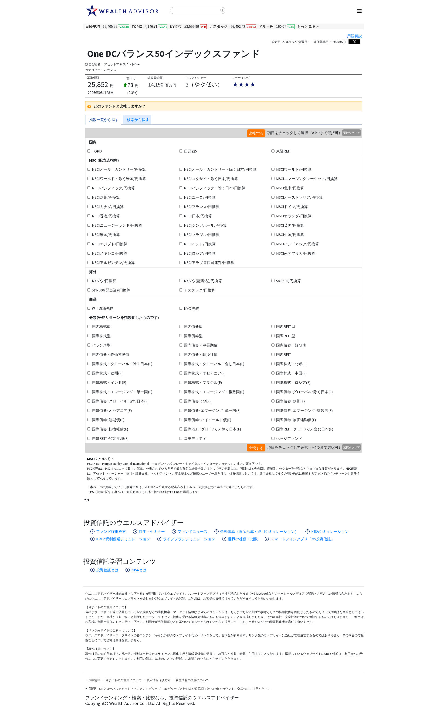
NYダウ (176, 26)
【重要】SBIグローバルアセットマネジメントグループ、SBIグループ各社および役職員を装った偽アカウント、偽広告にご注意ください (179, 689)
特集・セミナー (152, 531)
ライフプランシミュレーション (189, 539)
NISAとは (138, 570)
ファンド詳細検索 (111, 531)
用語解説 (354, 36)
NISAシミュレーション (330, 531)
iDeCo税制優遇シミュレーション (123, 539)
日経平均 (92, 26)
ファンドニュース (192, 531)
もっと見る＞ (308, 26)
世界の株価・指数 (243, 539)
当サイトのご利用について (123, 680)
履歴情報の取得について (192, 680)
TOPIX (137, 26)
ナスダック (218, 26)
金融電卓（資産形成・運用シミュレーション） (259, 531)
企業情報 (94, 680)
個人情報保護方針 (158, 680)
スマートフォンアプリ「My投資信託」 (303, 539)
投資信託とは (107, 570)
